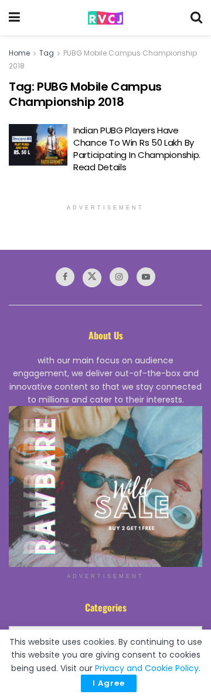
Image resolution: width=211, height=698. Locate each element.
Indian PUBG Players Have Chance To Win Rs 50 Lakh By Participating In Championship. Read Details (136, 148)
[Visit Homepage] (105, 18)
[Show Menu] (14, 17)
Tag (46, 53)
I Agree (109, 683)
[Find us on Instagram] (119, 276)
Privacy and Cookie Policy (147, 668)
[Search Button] (196, 17)
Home (19, 53)
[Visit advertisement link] (105, 486)
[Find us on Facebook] (65, 276)
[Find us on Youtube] (146, 276)
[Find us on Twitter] (92, 278)
